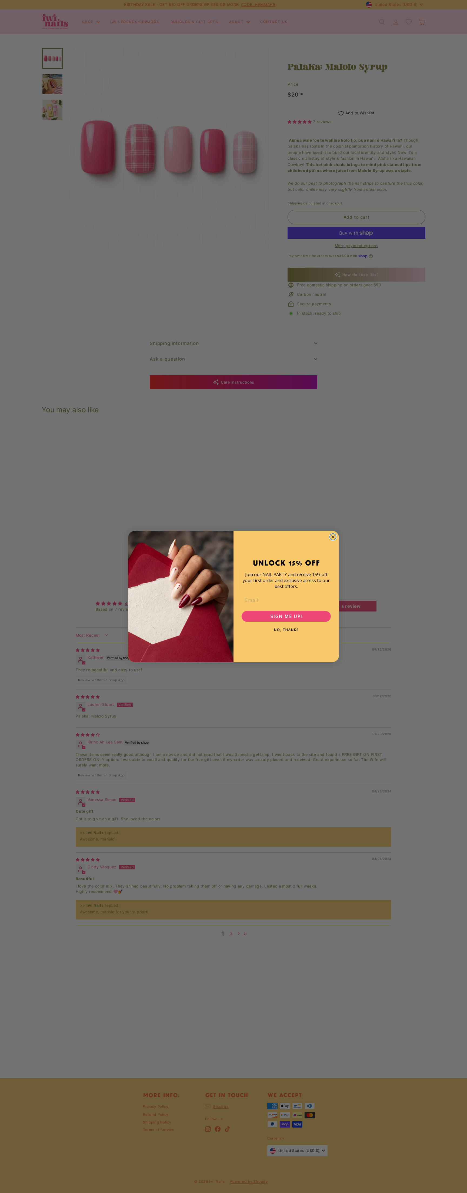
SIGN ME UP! (286, 616)
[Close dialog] (333, 537)
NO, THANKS (286, 629)
